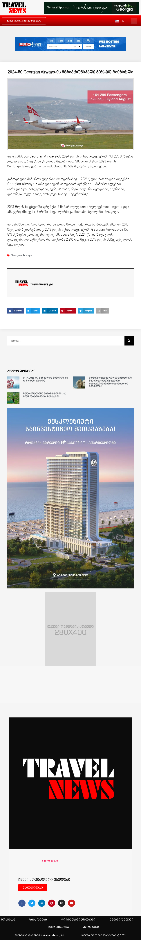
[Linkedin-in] (41, 903)
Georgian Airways (21, 255)
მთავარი (8, 919)
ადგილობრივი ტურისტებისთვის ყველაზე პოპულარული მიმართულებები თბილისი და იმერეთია (110, 382)
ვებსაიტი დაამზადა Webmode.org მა (39, 935)
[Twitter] (31, 903)
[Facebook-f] (22, 903)
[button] (134, 21)
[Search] (129, 340)
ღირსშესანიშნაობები (78, 919)
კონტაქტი (91, 927)
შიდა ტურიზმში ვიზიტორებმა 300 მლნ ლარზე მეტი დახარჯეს (44, 395)
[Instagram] (61, 903)
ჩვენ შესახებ (58, 927)
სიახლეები (38, 919)
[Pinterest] (51, 903)
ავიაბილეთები (121, 919)
